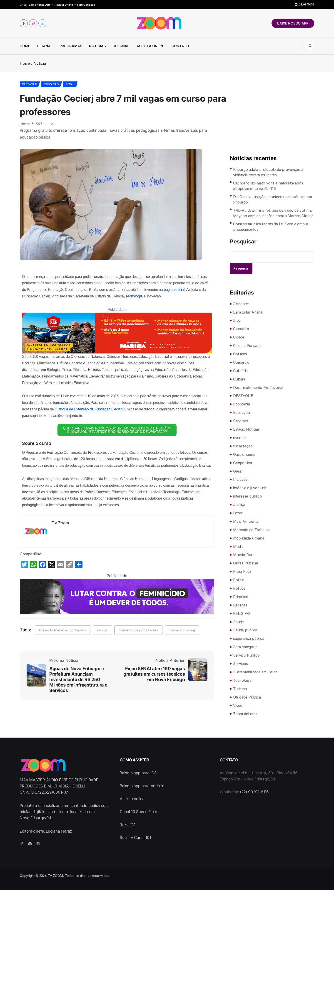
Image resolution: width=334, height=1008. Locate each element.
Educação (51, 84)
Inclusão (240, 479)
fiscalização (243, 446)
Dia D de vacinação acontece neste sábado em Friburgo (272, 199)
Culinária (240, 370)
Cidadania (241, 328)
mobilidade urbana (248, 538)
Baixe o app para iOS (138, 773)
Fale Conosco (86, 4)
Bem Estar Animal (248, 312)
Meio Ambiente (245, 521)
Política (239, 588)
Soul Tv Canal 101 (135, 837)
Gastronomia (244, 454)
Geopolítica (242, 463)
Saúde (238, 622)
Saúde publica (245, 630)
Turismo (240, 689)
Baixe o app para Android (142, 786)
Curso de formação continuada (62, 630)
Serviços (240, 663)
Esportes (240, 421)
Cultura (239, 379)
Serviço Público (246, 655)
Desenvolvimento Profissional (258, 387)
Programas (71, 46)
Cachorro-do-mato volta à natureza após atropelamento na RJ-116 (268, 186)
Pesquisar (243, 242)
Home (25, 46)
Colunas (121, 46)
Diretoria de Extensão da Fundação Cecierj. (89, 409)
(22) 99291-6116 (254, 792)
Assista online (132, 799)
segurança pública (248, 638)
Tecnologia (134, 296)
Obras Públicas (246, 563)
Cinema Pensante (247, 345)
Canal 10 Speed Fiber (138, 811)
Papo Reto (242, 571)
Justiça (239, 504)
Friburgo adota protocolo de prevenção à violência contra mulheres (268, 172)
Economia (241, 404)
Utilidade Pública (247, 697)
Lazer (238, 513)
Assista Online (64, 4)
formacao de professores (138, 630)
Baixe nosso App (39, 4)
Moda (238, 546)
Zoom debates (245, 713)
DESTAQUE (29, 84)
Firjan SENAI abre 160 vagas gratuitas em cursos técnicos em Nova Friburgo (154, 674)
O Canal (45, 46)
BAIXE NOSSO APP (293, 23)
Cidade (238, 337)
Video (237, 705)
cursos (102, 630)
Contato (180, 46)
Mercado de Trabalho (251, 529)
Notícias (97, 46)
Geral (69, 84)
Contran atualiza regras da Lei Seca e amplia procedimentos (270, 227)
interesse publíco (247, 496)
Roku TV (127, 824)
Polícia (238, 580)
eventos (240, 437)
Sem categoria (245, 647)
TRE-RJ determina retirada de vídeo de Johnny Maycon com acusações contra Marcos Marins (273, 213)
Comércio (241, 362)
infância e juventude (250, 488)
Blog (237, 320)
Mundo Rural (244, 554)
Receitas (240, 605)
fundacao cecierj (182, 630)
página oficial (174, 290)
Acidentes (241, 304)
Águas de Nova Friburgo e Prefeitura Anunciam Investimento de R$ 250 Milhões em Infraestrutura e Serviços (78, 679)
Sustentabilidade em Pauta (255, 672)
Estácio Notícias (246, 429)
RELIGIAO (241, 613)
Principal (240, 596)
